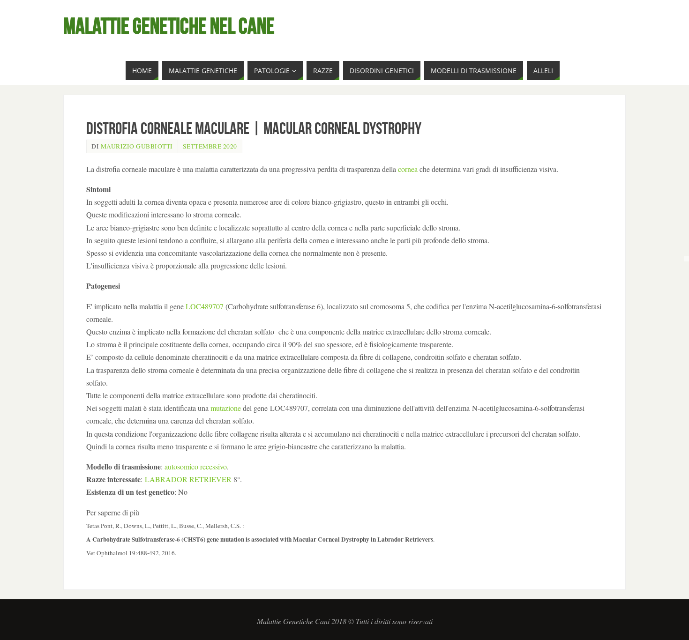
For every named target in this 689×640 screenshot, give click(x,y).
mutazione (225, 408)
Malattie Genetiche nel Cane (169, 26)
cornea (408, 169)
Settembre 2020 (210, 146)
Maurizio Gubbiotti (137, 146)
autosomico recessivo (196, 466)
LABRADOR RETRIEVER (188, 479)
